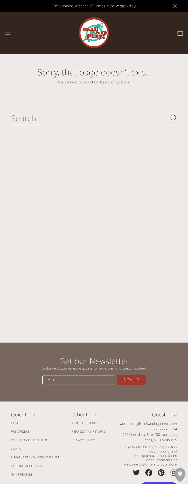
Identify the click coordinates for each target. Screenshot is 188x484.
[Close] (175, 6)
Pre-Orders (20, 431)
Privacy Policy (83, 440)
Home (15, 423)
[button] (8, 33)
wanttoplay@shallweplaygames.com (148, 423)
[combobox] (94, 118)
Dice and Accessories (27, 466)
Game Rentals (21, 474)
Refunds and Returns (89, 431)
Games (16, 449)
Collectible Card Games (30, 440)
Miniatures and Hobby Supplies (35, 457)
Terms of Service (85, 423)
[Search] (173, 118)
